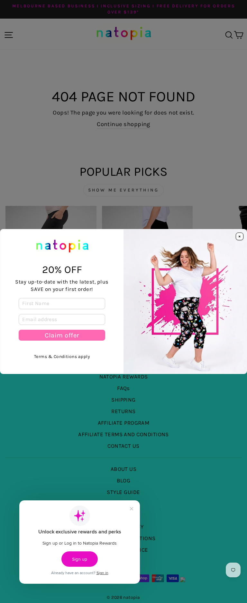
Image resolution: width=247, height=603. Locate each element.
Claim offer (62, 335)
